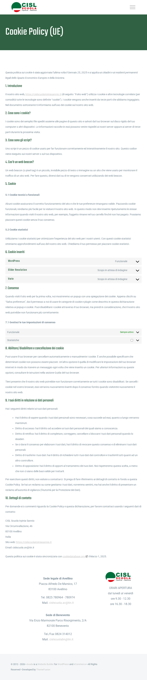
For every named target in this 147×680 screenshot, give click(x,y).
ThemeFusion (43, 669)
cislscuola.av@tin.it (61, 602)
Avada (30, 664)
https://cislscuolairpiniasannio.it (43, 94)
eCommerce (80, 664)
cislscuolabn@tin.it (61, 639)
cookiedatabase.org (74, 556)
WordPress (63, 664)
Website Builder (46, 664)
